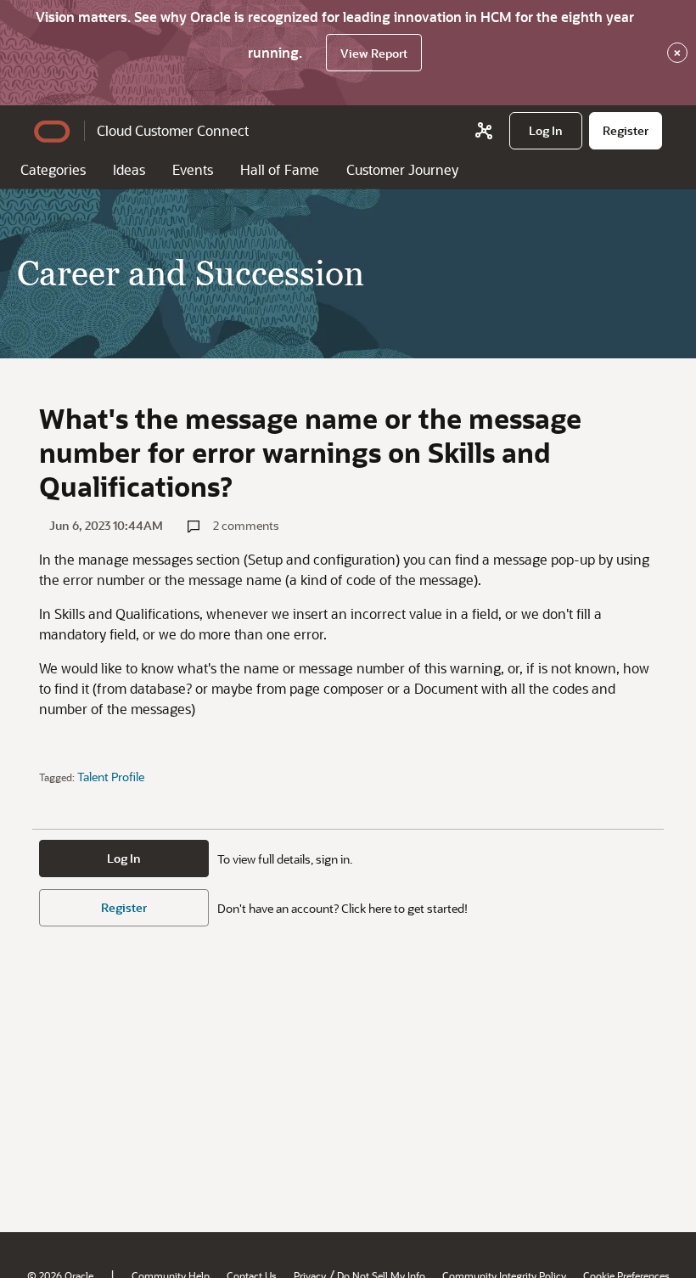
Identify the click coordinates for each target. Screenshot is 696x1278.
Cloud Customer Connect (173, 130)
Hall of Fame (279, 169)
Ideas (129, 169)
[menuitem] (545, 130)
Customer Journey (402, 169)
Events (192, 169)
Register (124, 907)
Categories (53, 169)
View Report (373, 53)
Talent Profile (110, 776)
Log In (124, 858)
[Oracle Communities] (484, 131)
